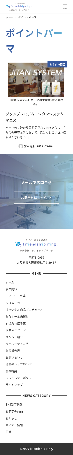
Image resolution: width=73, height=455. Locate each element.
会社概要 (11, 371)
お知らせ (11, 418)
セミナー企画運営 (17, 316)
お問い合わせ (14, 357)
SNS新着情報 (14, 404)
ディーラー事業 (16, 296)
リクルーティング (17, 344)
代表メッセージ (16, 330)
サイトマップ (14, 385)
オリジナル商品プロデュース (24, 310)
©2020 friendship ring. (36, 449)
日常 (8, 432)
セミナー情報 (14, 425)
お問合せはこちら (34, 197)
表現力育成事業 (16, 323)
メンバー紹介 (14, 337)
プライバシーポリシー (20, 378)
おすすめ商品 (14, 411)
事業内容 (11, 289)
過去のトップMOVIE (19, 364)
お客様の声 (13, 350)
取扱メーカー (14, 303)
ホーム (10, 282)
